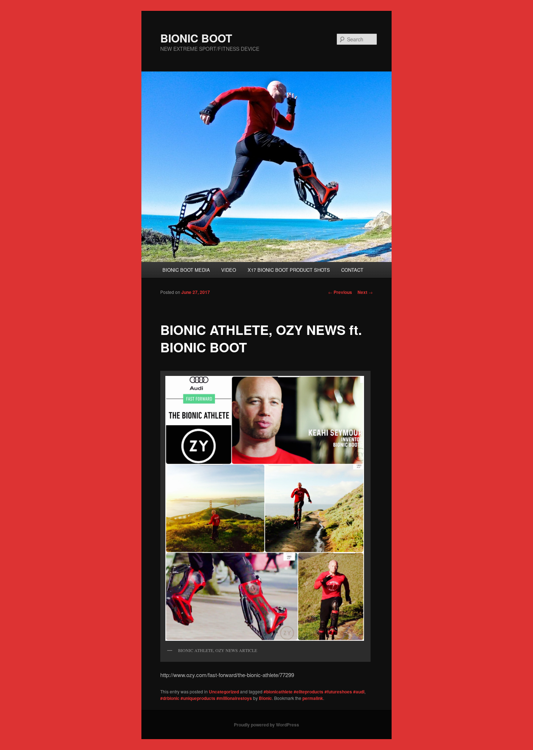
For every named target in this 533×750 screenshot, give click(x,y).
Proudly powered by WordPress (266, 724)
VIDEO (228, 269)
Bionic (265, 698)
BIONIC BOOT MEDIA (186, 269)
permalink (312, 698)
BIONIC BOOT (196, 38)
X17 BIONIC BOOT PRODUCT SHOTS (289, 269)
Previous (340, 292)
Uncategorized (224, 691)
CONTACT (352, 269)
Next (365, 292)
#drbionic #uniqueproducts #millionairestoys (206, 698)
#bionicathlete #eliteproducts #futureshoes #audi (314, 691)
